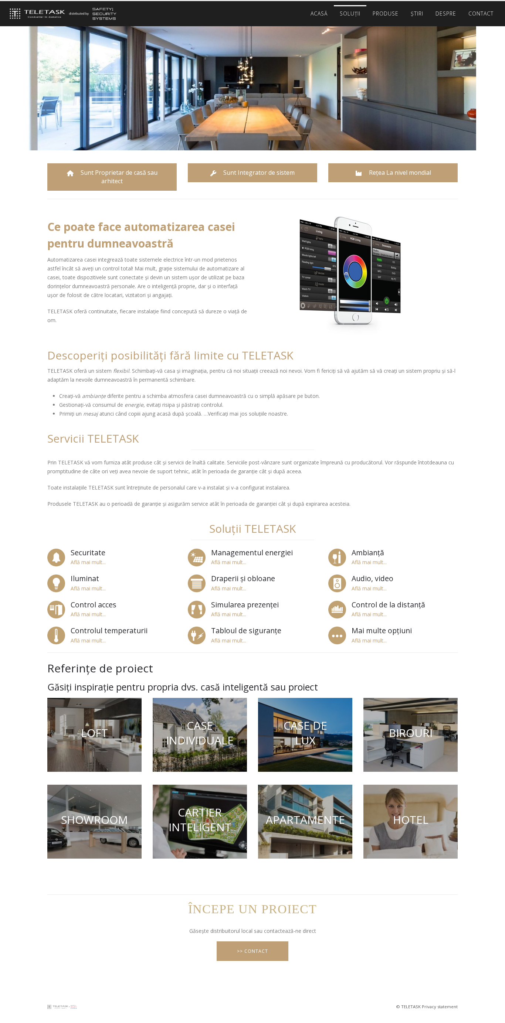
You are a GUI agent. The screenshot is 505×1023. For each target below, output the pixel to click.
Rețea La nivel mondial (399, 172)
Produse (386, 13)
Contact (481, 13)
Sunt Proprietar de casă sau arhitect (118, 176)
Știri (417, 13)
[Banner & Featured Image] (94, 735)
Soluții (350, 13)
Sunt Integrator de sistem (258, 172)
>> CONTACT (252, 951)
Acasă (319, 13)
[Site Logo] (61, 14)
